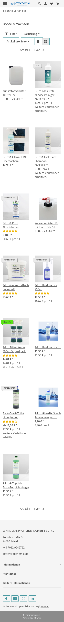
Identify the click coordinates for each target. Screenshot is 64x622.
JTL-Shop (38, 617)
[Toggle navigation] (5, 2)
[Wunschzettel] (51, 3)
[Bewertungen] (10, 231)
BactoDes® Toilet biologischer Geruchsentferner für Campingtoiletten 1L (16, 415)
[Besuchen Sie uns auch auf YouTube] (15, 598)
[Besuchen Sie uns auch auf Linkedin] (32, 598)
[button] (40, 3)
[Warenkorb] (58, 3)
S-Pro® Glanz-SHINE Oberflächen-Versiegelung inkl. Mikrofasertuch (15, 159)
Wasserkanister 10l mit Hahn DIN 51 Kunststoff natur (46, 225)
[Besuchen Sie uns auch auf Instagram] (23, 598)
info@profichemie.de (15, 554)
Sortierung (30, 34)
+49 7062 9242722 (14, 547)
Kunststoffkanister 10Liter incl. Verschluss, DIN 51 (14, 93)
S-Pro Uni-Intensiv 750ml (46, 287)
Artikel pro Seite (17, 41)
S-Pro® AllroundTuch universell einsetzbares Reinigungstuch (16, 287)
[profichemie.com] (20, 3)
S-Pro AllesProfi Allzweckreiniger (44, 93)
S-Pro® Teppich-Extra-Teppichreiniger (16, 485)
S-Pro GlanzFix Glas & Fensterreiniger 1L (48, 415)
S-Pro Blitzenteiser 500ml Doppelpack (14, 349)
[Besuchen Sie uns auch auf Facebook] (6, 598)
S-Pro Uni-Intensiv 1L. (48, 347)
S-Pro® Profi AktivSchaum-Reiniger (11, 225)
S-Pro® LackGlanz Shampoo (45, 159)
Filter (13, 34)
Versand (45, 606)
